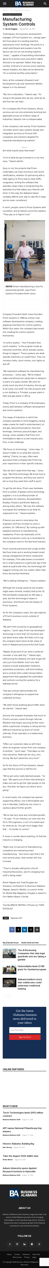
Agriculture (7, 973)
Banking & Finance (7, 985)
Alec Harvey (7, 1147)
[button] (4, 3)
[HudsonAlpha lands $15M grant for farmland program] (9, 969)
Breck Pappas (11, 29)
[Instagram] (17, 1244)
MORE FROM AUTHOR (30, 943)
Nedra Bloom (8, 1160)
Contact (17, 1254)
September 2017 (16, 918)
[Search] (45, 3)
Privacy (27, 1257)
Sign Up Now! (25, 1037)
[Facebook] (12, 929)
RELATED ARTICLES (11, 943)
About (9, 1254)
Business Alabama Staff (11, 1119)
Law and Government (8, 956)
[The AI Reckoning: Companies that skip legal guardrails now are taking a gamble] (9, 953)
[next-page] (8, 995)
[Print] (37, 929)
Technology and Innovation (20, 10)
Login (34, 1257)
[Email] (30, 929)
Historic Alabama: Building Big (18, 1143)
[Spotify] (32, 1244)
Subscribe (36, 1254)
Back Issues (17, 1257)
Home (5, 10)
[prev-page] (4, 995)
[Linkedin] (24, 929)
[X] (18, 929)
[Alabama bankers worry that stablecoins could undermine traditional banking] (9, 982)
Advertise (26, 1254)
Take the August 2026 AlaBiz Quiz (20, 1156)
